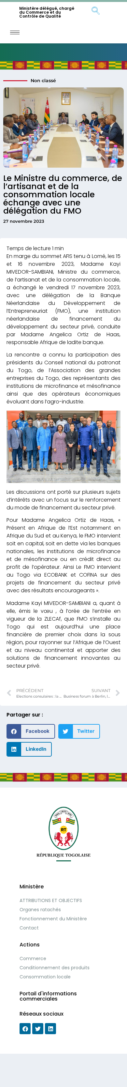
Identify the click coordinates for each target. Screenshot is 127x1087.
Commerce (33, 958)
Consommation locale (45, 977)
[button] (31, 731)
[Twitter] (37, 1028)
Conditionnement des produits (55, 967)
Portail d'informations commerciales (48, 996)
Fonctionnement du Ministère (53, 918)
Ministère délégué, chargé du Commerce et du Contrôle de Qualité (46, 12)
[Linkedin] (50, 1028)
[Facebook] (25, 1028)
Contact (29, 928)
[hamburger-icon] (14, 32)
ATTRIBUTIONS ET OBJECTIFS (51, 900)
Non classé (43, 80)
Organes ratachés (40, 909)
